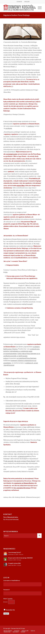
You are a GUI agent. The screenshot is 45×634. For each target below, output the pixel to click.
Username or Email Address (11, 580)
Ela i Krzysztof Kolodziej (10, 519)
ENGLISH (26, 1)
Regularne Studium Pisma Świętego (16, 15)
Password (6, 589)
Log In (6, 613)
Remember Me (10, 610)
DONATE (19, 1)
